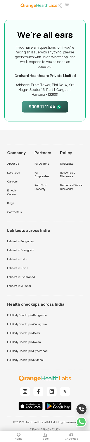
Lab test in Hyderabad (21, 277)
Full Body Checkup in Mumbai (25, 360)
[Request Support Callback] (81, 409)
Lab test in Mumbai (19, 286)
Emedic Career (12, 192)
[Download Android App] (58, 406)
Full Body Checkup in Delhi (23, 333)
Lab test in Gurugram (20, 250)
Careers (12, 181)
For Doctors (42, 164)
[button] (59, 5)
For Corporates (42, 174)
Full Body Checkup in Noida (24, 342)
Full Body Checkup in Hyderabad (27, 351)
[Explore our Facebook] (38, 391)
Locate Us (13, 172)
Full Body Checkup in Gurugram (27, 324)
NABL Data (67, 164)
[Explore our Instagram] (25, 391)
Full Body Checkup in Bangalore (27, 315)
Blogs (10, 203)
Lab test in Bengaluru (20, 241)
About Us (13, 164)
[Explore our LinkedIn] (52, 391)
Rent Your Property (41, 187)
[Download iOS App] (32, 406)
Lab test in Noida (17, 268)
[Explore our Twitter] (65, 391)
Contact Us (14, 212)
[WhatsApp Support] (81, 422)
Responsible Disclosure (67, 174)
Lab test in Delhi (17, 259)
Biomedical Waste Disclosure (71, 187)
